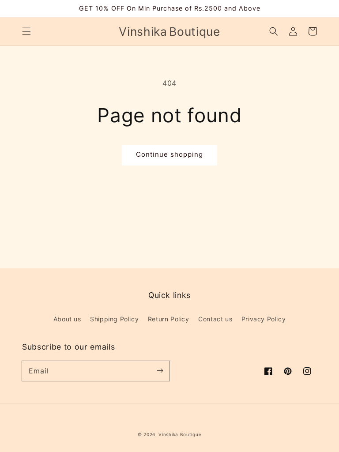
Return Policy (168, 319)
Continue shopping (169, 154)
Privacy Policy (263, 319)
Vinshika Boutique (179, 434)
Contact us (215, 319)
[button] (26, 31)
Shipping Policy (114, 319)
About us (67, 319)
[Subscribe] (160, 370)
